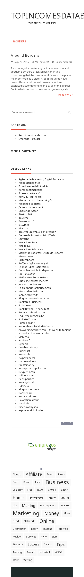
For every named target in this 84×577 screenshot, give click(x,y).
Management (48, 505)
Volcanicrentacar (28, 242)
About (17, 474)
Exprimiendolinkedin (31, 410)
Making (28, 505)
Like (15, 505)
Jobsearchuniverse (30, 284)
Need (16, 521)
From (40, 490)
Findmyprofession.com (32, 312)
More (67, 513)
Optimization (19, 528)
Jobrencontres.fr (28, 295)
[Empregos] (42, 444)
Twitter (31, 552)
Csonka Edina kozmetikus (34, 267)
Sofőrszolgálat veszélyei (33, 263)
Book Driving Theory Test (34, 309)
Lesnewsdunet (27, 361)
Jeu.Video (24, 225)
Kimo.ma (24, 228)
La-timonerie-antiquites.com (35, 288)
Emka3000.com (27, 319)
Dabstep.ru (25, 393)
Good (64, 490)
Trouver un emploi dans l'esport (37, 232)
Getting (52, 490)
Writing (27, 560)
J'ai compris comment (31, 207)
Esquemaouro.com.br (31, 316)
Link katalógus (27, 274)
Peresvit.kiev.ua (28, 396)
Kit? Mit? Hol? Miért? (30, 196)
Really (34, 528)
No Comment (42, 62)
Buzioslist (24, 351)
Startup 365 (25, 214)
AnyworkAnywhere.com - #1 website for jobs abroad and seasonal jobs (45, 331)
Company (17, 489)
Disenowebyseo (28, 407)
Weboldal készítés (29, 182)
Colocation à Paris (29, 400)
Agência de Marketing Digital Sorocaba (41, 179)
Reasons (47, 528)
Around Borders (25, 55)
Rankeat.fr (25, 340)
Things (48, 544)
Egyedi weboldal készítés (33, 186)
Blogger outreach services (34, 298)
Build (37, 482)
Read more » (65, 94)
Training (17, 552)
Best (16, 482)
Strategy (18, 544)
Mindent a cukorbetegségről (35, 200)
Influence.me (26, 375)
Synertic (23, 344)
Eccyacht (24, 239)
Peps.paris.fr (26, 379)
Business (57, 482)
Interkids (24, 403)
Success (33, 544)
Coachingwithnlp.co (30, 347)
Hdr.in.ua (24, 386)
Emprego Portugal (29, 139)
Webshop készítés (30, 204)
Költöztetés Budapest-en (33, 277)
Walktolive (25, 246)
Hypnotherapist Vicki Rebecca (36, 326)
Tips (60, 544)
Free (29, 489)
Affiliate (34, 474)
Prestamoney (26, 365)
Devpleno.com (27, 372)
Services (31, 536)
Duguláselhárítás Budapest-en (37, 270)
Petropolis (25, 354)
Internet (36, 497)
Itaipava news (27, 358)
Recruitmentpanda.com (32, 135)
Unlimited (44, 552)
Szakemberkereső (29, 193)
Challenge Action (28, 211)
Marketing (26, 513)
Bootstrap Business (30, 302)
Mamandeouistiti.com (31, 291)
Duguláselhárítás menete (33, 281)
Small (44, 536)
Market (65, 505)
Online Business (63, 62)
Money (51, 513)
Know (52, 498)
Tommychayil (26, 382)
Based (50, 474)
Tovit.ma (24, 218)
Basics (61, 474)
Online (46, 521)
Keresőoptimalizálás (30, 189)
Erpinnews (25, 305)
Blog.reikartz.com (29, 389)
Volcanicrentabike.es (31, 249)
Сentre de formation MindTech (37, 235)
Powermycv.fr (27, 221)
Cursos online (27, 323)
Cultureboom (26, 260)
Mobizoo (24, 337)
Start (54, 536)
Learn (65, 497)
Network (29, 521)
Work (16, 560)
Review (17, 536)
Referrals (62, 528)
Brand (26, 482)
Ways (59, 552)
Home (18, 497)
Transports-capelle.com (32, 368)
